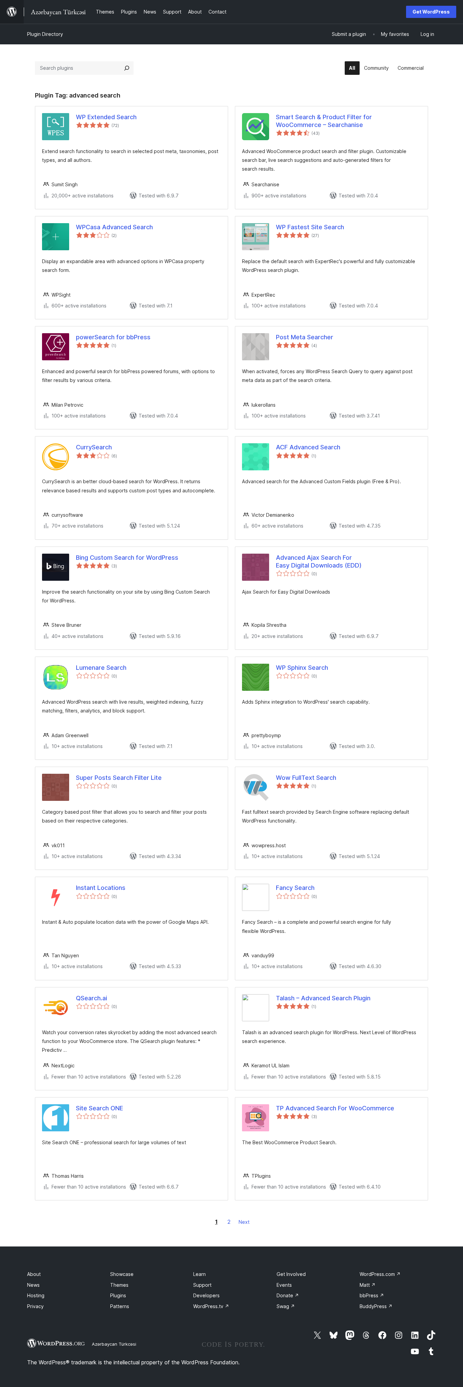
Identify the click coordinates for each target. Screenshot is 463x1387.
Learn (199, 1274)
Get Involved (291, 1274)
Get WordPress (431, 12)
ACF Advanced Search (308, 447)
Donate (288, 1295)
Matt (368, 1285)
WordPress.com (380, 1274)
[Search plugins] (127, 68)
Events (284, 1285)
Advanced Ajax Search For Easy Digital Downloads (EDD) (319, 561)
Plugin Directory (45, 34)
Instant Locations (100, 887)
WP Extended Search (106, 117)
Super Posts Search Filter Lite (119, 777)
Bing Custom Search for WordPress (127, 557)
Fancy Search (295, 887)
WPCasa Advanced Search (114, 227)
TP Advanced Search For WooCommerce (335, 1108)
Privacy (35, 1306)
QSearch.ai (91, 998)
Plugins (118, 1295)
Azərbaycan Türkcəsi (114, 1344)
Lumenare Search (101, 667)
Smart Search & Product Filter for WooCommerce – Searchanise (324, 120)
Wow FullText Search (306, 777)
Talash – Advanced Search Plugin (323, 998)
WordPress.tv (211, 1306)
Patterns (119, 1306)
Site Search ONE (99, 1108)
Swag (286, 1306)
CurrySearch (94, 447)
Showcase (122, 1274)
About (34, 1274)
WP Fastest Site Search (310, 227)
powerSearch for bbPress (113, 337)
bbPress (372, 1295)
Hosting (35, 1295)
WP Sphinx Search (302, 667)
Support (202, 1285)
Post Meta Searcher (304, 337)
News (33, 1285)
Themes (119, 1285)
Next (244, 1222)
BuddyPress (376, 1306)
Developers (206, 1295)
